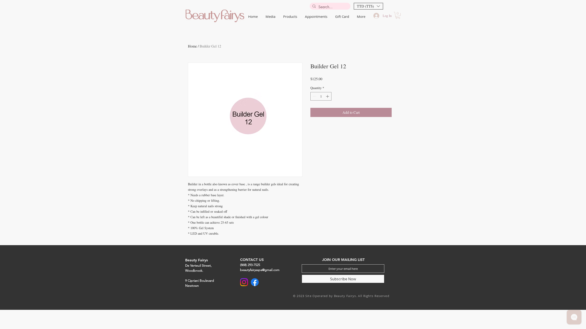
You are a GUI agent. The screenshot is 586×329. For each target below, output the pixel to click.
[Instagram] (244, 282)
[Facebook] (255, 282)
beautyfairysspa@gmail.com (259, 270)
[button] (368, 6)
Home (192, 46)
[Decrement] (314, 96)
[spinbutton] (321, 96)
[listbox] (368, 6)
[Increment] (328, 96)
